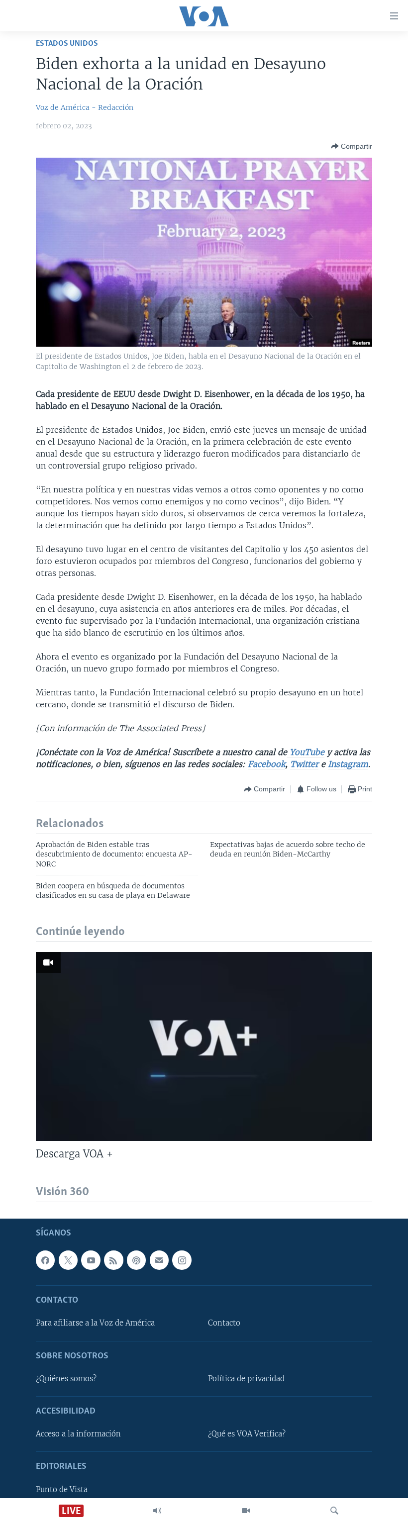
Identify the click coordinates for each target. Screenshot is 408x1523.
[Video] (246, 1510)
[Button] (351, 146)
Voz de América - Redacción (84, 107)
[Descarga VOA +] (204, 1046)
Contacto (224, 1323)
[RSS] (113, 1260)
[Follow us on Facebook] (45, 1260)
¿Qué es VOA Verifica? (247, 1434)
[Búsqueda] (334, 1510)
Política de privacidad (246, 1378)
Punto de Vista (62, 1489)
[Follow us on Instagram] (181, 1260)
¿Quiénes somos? (66, 1378)
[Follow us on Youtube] (90, 1260)
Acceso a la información (78, 1434)
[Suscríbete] (159, 1260)
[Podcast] (136, 1260)
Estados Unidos (67, 43)
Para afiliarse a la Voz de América (95, 1323)
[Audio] (157, 1510)
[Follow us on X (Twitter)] (68, 1260)
